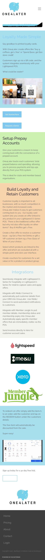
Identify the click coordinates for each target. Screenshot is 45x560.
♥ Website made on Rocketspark (31, 551)
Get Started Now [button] (12, 114)
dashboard (17, 551)
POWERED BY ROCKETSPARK (11, 557)
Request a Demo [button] (12, 125)
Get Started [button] (10, 478)
